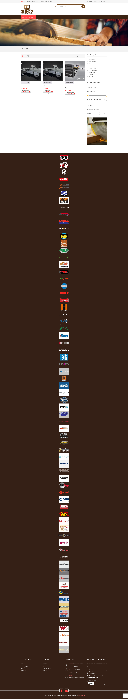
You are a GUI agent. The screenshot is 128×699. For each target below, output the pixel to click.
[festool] (64, 257)
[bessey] (64, 157)
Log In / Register (103, 1)
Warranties (45, 665)
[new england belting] (64, 385)
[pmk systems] (64, 435)
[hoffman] (64, 300)
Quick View (25, 82)
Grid (25, 56)
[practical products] (64, 449)
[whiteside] (64, 628)
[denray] (64, 214)
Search (83, 6)
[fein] (64, 243)
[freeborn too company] (64, 264)
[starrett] (64, 521)
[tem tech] (64, 549)
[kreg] (64, 335)
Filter (104, 99)
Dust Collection (92, 61)
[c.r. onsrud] (64, 421)
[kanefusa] (64, 328)
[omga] (64, 407)
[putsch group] (64, 456)
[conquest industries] (64, 207)
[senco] (64, 506)
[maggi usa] (64, 378)
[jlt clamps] (64, 321)
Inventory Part (92, 68)
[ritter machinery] (64, 478)
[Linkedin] (66, 690)
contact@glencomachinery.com (30, 1)
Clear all (89, 113)
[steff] (64, 528)
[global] (64, 286)
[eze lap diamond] (64, 236)
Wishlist (95, 1)
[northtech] (64, 392)
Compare (22, 84)
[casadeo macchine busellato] (64, 186)
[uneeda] (64, 592)
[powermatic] (64, 442)
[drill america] (64, 221)
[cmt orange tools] (64, 200)
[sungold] (64, 542)
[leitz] (64, 357)
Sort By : (65, 56)
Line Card (45, 663)
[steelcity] (64, 535)
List (30, 56)
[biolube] (64, 371)
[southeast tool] (64, 513)
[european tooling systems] (64, 229)
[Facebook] (61, 690)
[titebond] (64, 585)
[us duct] (64, 613)
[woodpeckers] (64, 642)
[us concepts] (64, 606)
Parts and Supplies (93, 70)
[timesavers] (64, 578)
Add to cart (34, 84)
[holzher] (64, 307)
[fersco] (64, 250)
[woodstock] (64, 649)
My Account (90, 1)
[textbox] (97, 87)
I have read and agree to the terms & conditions (95, 676)
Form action (90, 670)
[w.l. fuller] (64, 635)
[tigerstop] (64, 571)
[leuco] (64, 364)
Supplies (91, 74)
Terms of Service (47, 668)
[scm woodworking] (64, 499)
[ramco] (64, 464)
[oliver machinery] (64, 399)
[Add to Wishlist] (26, 84)
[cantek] (64, 179)
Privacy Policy (46, 666)
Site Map (45, 670)
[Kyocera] (64, 343)
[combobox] (97, 87)
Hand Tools (92, 64)
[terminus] (64, 564)
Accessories (92, 59)
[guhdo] (64, 293)
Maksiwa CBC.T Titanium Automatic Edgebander (74, 86)
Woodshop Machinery (94, 76)
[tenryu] (64, 557)
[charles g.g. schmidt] (64, 193)
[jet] (64, 314)
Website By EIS (81, 695)
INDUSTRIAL (92, 66)
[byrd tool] (64, 172)
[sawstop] (64, 485)
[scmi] (64, 492)
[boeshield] (64, 165)
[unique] (64, 599)
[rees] (64, 471)
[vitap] (64, 621)
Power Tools (92, 72)
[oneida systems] (64, 414)
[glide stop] (64, 278)
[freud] (64, 271)
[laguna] (64, 350)
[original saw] (64, 428)
